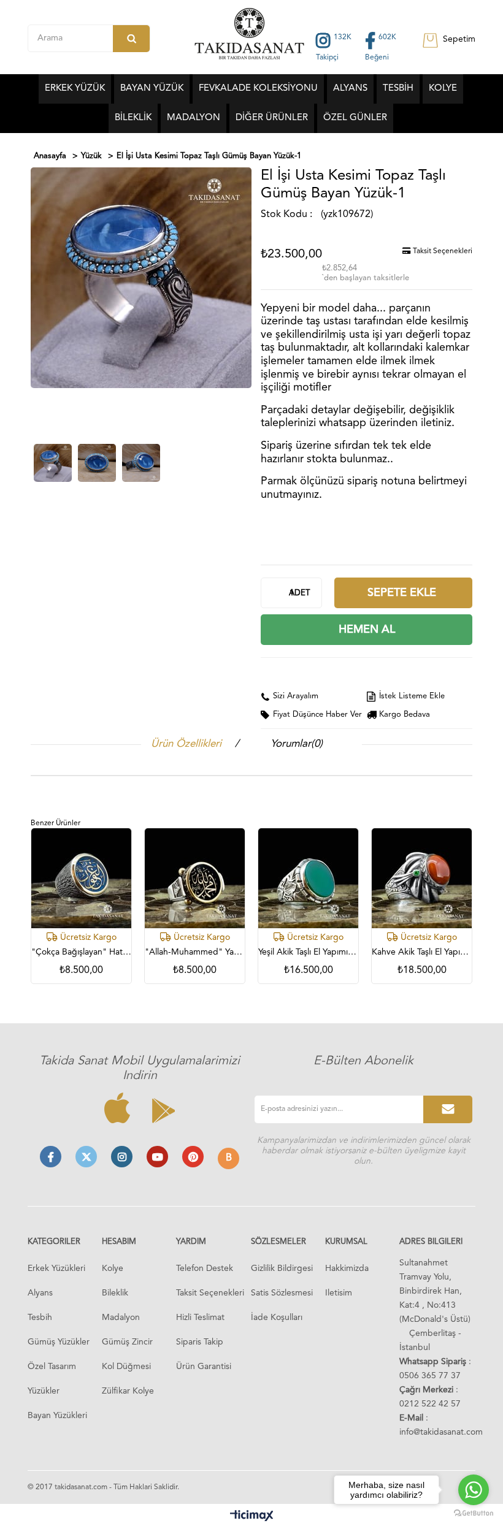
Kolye (112, 1268)
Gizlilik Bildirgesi (282, 1268)
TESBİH (398, 88)
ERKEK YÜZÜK (75, 88)
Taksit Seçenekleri (441, 251)
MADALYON (193, 118)
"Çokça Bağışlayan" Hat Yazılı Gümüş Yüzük (81, 952)
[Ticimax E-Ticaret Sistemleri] (252, 1516)
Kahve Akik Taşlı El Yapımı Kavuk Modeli (422, 952)
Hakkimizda (347, 1268)
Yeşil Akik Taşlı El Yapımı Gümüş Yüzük (308, 952)
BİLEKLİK (133, 118)
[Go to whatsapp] (473, 1489)
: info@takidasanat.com (441, 1425)
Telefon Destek (204, 1268)
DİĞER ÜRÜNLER (272, 118)
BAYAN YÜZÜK (151, 88)
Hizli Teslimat (200, 1317)
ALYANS (350, 88)
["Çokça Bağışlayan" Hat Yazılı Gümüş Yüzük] (81, 878)
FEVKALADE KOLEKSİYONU (258, 88)
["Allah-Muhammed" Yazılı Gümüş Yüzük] (195, 878)
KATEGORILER (54, 1242)
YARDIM (191, 1242)
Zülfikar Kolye (128, 1391)
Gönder (447, 1109)
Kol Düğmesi (126, 1366)
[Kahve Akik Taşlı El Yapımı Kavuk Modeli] (422, 878)
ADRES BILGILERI (431, 1242)
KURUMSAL (346, 1242)
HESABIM (119, 1242)
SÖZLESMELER (278, 1242)
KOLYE (443, 88)
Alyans (40, 1293)
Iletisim (338, 1293)
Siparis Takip (199, 1342)
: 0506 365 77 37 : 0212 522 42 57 (435, 1382)
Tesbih (40, 1317)
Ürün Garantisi (203, 1366)
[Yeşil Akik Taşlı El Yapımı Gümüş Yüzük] (308, 878)
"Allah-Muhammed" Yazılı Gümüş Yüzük (195, 952)
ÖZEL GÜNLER (355, 118)
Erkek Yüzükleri (56, 1268)
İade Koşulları (276, 1317)
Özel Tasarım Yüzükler (52, 1378)
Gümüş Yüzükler (59, 1342)
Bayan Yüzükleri (57, 1415)
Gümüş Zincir (127, 1342)
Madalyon (121, 1317)
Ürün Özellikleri (186, 744)
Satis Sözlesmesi (282, 1293)
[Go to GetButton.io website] (473, 1513)
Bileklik (115, 1293)
